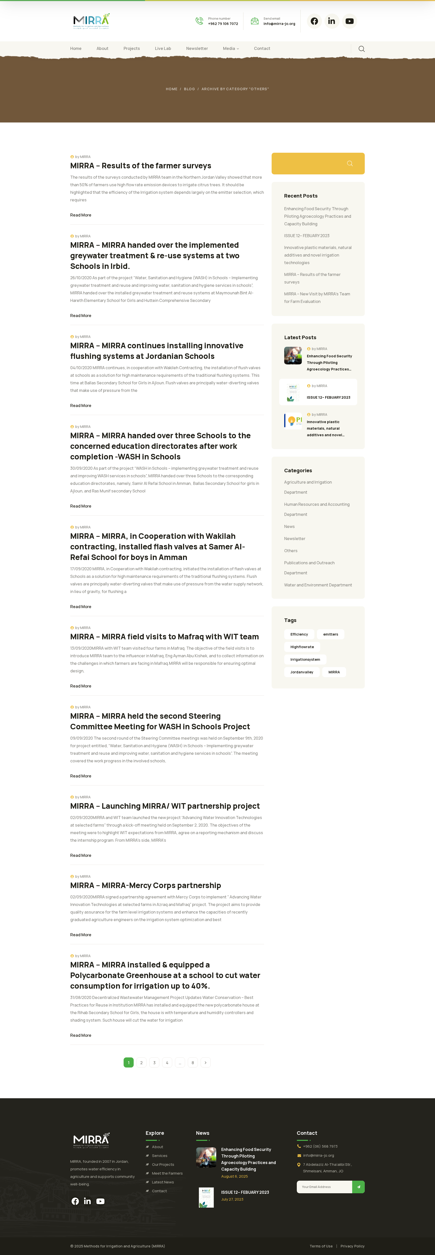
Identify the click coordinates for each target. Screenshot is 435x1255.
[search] (362, 49)
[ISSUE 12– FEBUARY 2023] (293, 392)
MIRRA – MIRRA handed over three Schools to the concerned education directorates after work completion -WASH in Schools (160, 446)
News (289, 526)
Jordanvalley (302, 672)
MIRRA (85, 156)
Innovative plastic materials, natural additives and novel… (326, 428)
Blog (189, 88)
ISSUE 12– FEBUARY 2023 (307, 235)
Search (349, 163)
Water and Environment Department (318, 585)
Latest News (163, 1182)
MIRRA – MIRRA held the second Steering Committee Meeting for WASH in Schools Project (160, 721)
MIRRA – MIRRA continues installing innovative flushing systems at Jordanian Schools (156, 350)
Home (172, 88)
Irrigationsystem (305, 659)
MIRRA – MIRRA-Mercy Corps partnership (145, 885)
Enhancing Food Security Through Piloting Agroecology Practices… (329, 362)
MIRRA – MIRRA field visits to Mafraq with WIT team (164, 636)
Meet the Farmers (167, 1173)
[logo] (91, 20)
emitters (330, 634)
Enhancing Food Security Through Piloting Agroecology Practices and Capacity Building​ (317, 216)
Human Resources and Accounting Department (317, 509)
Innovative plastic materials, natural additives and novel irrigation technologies (318, 255)
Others (291, 550)
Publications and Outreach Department (309, 568)
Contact (159, 1191)
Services (159, 1155)
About (157, 1146)
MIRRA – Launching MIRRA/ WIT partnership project (165, 806)
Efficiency (299, 634)
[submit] (358, 1187)
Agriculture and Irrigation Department (308, 487)
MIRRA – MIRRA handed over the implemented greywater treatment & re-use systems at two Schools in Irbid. (155, 255)
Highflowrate (302, 646)
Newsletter (294, 538)
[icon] (314, 21)
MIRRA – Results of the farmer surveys (140, 165)
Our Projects (163, 1164)
